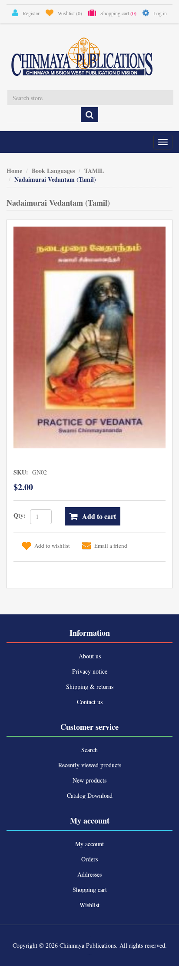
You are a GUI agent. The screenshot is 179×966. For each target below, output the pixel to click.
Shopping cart (90, 889)
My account (89, 844)
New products (89, 780)
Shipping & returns (89, 686)
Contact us (90, 702)
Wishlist (89, 905)
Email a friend (110, 545)
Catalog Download (90, 795)
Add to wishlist (52, 545)
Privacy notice (89, 671)
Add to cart (99, 516)
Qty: (19, 515)
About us (90, 656)
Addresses (89, 874)
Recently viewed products (89, 765)
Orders (89, 859)
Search (89, 750)
